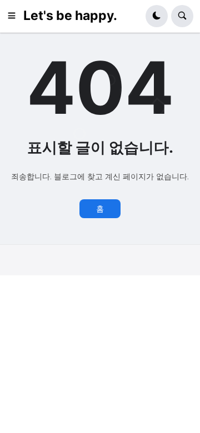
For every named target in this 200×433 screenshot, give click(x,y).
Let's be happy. (70, 15)
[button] (15, 16)
